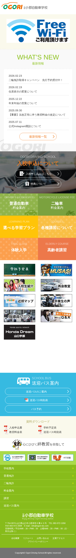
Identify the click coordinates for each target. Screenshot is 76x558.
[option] (38, 32)
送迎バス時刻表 (39, 400)
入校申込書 (15, 427)
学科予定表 (50, 427)
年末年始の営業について (23, 103)
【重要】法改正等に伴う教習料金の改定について (37, 114)
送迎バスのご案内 (36, 391)
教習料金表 (15, 432)
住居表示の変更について (23, 91)
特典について (38, 183)
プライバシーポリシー (38, 541)
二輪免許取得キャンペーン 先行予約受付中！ (36, 80)
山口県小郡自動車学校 (24, 5)
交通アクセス (59, 538)
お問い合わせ (43, 538)
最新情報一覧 (38, 136)
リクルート (28, 538)
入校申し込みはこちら (39, 173)
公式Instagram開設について (25, 126)
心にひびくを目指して (43, 444)
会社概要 (15, 538)
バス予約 (36, 409)
